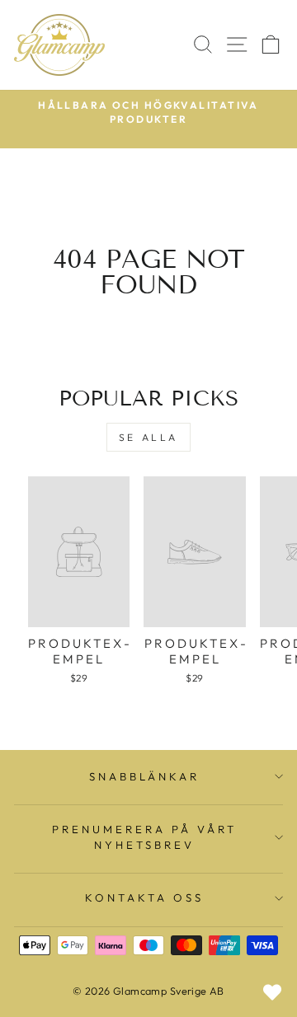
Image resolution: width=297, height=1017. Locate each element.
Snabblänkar (144, 776)
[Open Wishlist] (272, 992)
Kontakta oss (144, 897)
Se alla (148, 437)
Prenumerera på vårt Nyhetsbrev (144, 837)
